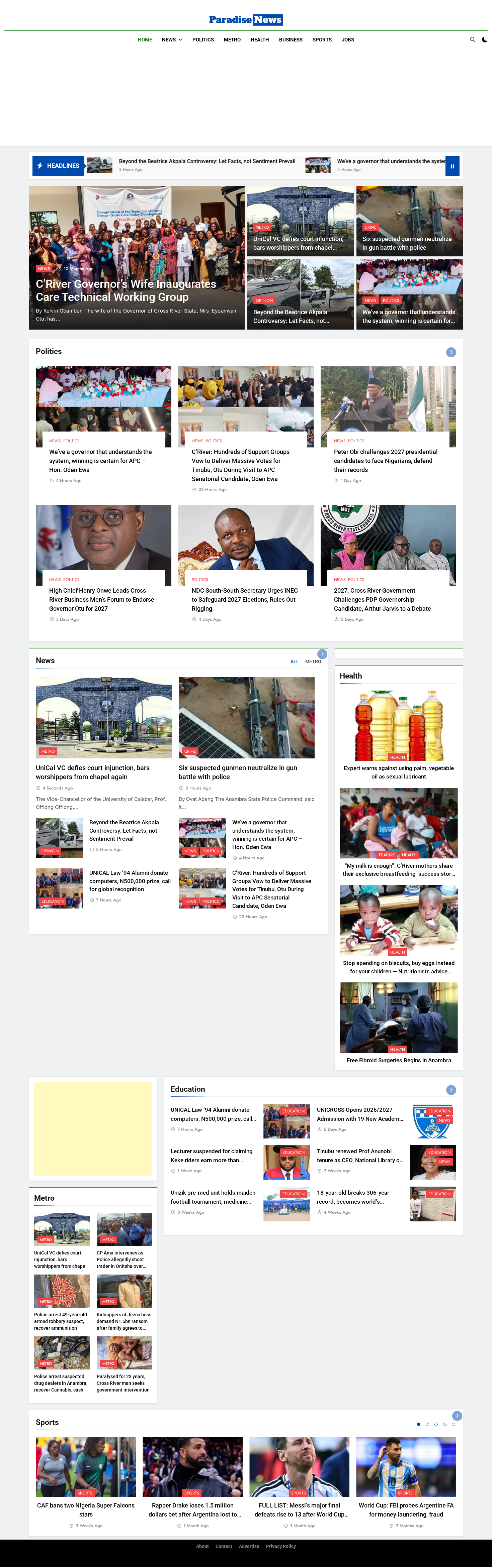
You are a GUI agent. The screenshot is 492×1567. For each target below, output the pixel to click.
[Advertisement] (246, 99)
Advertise (249, 1546)
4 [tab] (444, 1424)
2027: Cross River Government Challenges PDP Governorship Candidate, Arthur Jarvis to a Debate (382, 599)
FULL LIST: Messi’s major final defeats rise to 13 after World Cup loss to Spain (299, 1514)
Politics (203, 40)
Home (145, 40)
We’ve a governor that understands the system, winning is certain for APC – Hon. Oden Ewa (333, 161)
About (202, 1546)
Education (53, 901)
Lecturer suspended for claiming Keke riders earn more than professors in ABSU (212, 1160)
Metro (232, 40)
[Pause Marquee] (452, 166)
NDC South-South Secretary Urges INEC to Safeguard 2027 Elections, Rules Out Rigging (245, 599)
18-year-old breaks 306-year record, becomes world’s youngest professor (353, 1202)
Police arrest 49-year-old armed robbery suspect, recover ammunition (60, 1321)
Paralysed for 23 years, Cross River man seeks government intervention (123, 1383)
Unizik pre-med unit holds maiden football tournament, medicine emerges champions (213, 1202)
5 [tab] (453, 1424)
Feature (46, 269)
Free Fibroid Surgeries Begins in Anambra (399, 1060)
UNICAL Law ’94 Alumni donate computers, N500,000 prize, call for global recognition (130, 881)
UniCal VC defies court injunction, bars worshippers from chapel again (298, 248)
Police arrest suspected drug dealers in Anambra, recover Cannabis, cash (60, 1383)
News (169, 40)
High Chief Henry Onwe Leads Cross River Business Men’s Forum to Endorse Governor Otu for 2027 (101, 599)
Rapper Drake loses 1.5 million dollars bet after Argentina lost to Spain (193, 1514)
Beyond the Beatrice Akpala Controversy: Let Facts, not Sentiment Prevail (94, 161)
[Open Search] (472, 39)
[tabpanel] (85, 1483)
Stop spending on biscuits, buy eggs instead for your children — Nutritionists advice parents (399, 971)
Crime (371, 227)
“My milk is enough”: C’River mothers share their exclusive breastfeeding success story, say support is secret (399, 874)
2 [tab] (427, 1424)
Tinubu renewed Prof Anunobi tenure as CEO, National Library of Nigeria (359, 1160)
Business (291, 40)
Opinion (264, 300)
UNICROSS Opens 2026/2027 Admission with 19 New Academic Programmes (360, 1119)
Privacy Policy (281, 1546)
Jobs (348, 40)
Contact (224, 1546)
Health (260, 40)
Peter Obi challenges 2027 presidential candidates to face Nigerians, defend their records (386, 460)
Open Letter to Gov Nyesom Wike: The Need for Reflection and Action (124, 290)
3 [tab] (436, 1424)
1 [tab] (418, 1424)
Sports (322, 40)
